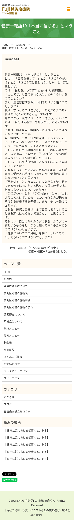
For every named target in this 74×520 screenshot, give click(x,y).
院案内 (8, 279)
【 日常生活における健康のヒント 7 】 (27, 437)
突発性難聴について (16, 286)
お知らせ (20, 44)
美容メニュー (12, 335)
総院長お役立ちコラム (17, 411)
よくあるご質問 (13, 357)
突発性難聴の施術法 (16, 293)
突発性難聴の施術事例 (17, 300)
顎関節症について (14, 314)
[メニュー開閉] (68, 9)
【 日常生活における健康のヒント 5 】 (27, 451)
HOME (5, 44)
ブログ (8, 404)
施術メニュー (12, 328)
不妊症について (13, 321)
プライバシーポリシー (17, 371)
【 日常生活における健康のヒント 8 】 (27, 430)
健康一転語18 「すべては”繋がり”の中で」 (33, 248)
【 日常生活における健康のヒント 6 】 (27, 444)
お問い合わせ (12, 364)
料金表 (8, 342)
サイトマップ (12, 378)
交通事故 (9, 350)
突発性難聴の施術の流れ (18, 307)
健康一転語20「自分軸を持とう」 (47, 251)
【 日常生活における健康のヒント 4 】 (27, 458)
